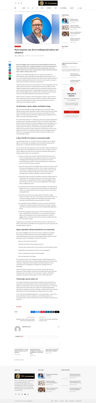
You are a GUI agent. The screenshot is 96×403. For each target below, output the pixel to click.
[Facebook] (10, 65)
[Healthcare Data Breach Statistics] (65, 20)
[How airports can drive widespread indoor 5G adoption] (37, 29)
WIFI (56, 8)
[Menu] (15, 8)
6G (32, 8)
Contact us (62, 400)
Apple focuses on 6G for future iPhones (70, 64)
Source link (18, 306)
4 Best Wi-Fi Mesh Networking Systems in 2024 (75, 26)
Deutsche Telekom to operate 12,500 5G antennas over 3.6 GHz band (21, 351)
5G (28, 8)
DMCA (66, 400)
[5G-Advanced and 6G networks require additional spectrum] (65, 82)
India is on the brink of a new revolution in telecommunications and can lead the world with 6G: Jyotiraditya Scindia (75, 33)
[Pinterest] (10, 73)
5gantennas (30, 400)
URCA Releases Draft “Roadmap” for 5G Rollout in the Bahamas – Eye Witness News (36, 351)
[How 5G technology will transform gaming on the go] (65, 389)
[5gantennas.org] (48, 3)
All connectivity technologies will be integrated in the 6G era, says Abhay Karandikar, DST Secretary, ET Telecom (75, 74)
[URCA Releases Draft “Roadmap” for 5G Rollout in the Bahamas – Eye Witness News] (37, 344)
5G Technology (17, 46)
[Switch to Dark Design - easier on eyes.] (79, 8)
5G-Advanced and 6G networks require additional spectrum (75, 81)
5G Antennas (63, 8)
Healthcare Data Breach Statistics (74, 20)
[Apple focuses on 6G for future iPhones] (71, 55)
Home (23, 8)
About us (56, 400)
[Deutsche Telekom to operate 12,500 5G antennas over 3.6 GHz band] (21, 344)
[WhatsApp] (10, 76)
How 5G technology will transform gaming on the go (75, 389)
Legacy (72, 8)
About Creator (78, 400)
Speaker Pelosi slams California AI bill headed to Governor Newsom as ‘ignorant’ (75, 39)
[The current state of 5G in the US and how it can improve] (65, 382)
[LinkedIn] (10, 70)
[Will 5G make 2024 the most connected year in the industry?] (65, 376)
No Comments (35, 55)
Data (42, 8)
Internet (49, 8)
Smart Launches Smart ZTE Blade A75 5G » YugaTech (52, 350)
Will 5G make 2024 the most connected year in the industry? (75, 375)
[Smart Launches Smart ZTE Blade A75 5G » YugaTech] (52, 344)
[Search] (80, 8)
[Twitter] (10, 67)
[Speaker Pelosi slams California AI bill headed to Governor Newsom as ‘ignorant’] (65, 40)
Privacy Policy (72, 116)
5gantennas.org (21, 55)
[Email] (10, 78)
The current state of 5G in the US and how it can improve (75, 382)
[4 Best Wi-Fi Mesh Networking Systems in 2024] (65, 27)
